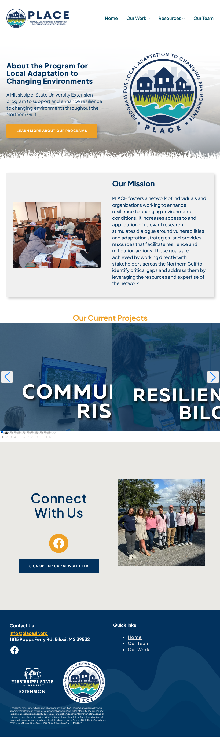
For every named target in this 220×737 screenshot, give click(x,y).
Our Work (138, 649)
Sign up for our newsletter (58, 566)
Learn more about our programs (52, 131)
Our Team (139, 643)
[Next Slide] (213, 377)
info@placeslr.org (29, 633)
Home (135, 637)
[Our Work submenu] (148, 18)
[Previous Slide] (7, 377)
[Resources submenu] (183, 18)
